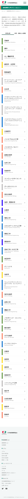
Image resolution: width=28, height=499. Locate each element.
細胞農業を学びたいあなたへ (9, 472)
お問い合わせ (5, 485)
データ (3, 470)
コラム (3, 451)
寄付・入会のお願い (6, 483)
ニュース (4, 466)
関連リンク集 (5, 460)
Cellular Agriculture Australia (13, 23)
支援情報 (4, 468)
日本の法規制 (5, 457)
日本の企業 (4, 455)
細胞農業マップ (5, 475)
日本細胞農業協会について (8, 481)
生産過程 (4, 445)
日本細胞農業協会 (12, 2)
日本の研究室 (5, 453)
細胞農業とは (5, 442)
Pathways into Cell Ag (10, 25)
